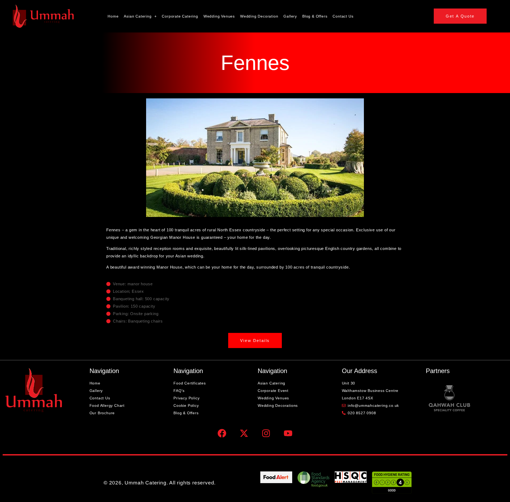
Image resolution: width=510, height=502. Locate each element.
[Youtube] (288, 433)
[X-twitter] (244, 433)
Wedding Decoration (259, 16)
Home (113, 16)
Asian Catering (137, 16)
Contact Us (343, 16)
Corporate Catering (180, 16)
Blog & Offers (314, 16)
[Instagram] (266, 433)
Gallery (290, 16)
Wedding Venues (219, 16)
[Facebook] (222, 433)
